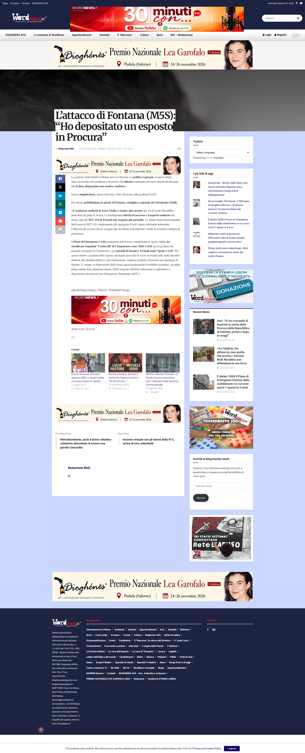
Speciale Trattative (146, 662)
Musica (150, 657)
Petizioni (162, 657)
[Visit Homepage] (25, 18)
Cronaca (115, 635)
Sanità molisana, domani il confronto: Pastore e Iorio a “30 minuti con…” (124, 377)
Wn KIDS (115, 668)
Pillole (173, 657)
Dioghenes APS (153, 635)
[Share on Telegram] (60, 213)
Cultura (144, 35)
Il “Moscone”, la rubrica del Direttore (152, 640)
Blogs (5, 3)
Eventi (112, 640)
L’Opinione (172, 646)
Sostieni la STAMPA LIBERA (162, 678)
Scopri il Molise (103, 662)
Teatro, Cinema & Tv (96, 668)
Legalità (173, 651)
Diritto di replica (172, 635)
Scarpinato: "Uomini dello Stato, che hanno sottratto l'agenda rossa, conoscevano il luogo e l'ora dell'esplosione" (227, 189)
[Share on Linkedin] (60, 196)
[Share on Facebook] (60, 179)
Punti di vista (186, 657)
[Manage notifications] (41, 730)
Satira (89, 662)
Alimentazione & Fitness (98, 629)
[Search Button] (298, 18)
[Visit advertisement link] (157, 18)
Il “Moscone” (124, 35)
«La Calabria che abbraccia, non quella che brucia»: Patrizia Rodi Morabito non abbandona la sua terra (231, 356)
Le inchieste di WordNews (49, 35)
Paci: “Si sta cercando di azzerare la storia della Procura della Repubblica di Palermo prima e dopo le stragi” (233, 328)
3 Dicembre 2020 (87, 148)
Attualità (104, 35)
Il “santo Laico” (181, 640)
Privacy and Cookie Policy (207, 748)
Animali (132, 629)
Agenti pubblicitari (177, 668)
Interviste (133, 646)
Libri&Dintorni (126, 657)
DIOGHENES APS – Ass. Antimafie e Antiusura (142, 673)
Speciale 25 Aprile (124, 662)
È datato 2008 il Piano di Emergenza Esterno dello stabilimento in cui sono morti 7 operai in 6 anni (228, 223)
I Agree (232, 748)
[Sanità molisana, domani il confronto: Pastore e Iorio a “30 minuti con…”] (125, 363)
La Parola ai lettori (95, 651)
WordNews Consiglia (143, 668)
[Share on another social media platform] (60, 230)
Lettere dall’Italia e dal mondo (101, 657)
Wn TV (126, 668)
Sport (160, 35)
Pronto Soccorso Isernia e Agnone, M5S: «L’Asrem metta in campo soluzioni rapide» (87, 377)
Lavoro (161, 651)
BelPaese (185, 629)
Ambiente (119, 629)
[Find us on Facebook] (296, 3)
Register (282, 35)
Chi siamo (15, 3)
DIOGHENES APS (40, 3)
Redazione (139, 678)
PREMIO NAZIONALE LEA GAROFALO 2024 (108, 678)
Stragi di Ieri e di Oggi (179, 662)
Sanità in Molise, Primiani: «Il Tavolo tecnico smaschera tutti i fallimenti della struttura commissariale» (162, 379)
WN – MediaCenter (182, 35)
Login (268, 35)
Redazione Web (66, 148)
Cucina (126, 635)
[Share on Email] (60, 221)
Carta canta (101, 635)
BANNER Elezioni (94, 673)
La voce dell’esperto (118, 651)
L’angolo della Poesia (152, 646)
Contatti (26, 3)
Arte (162, 629)
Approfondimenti (81, 35)
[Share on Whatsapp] (60, 204)
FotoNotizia (124, 640)
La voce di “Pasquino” (143, 651)
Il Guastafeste (93, 646)
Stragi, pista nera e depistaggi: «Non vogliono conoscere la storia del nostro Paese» (228, 252)
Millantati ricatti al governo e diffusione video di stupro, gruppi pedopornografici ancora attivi (226, 238)
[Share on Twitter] (60, 187)
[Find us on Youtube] (301, 3)
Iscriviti (201, 498)
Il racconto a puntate (114, 646)
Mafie (140, 657)
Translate (218, 158)
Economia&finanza (95, 640)
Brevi (103, 148)
